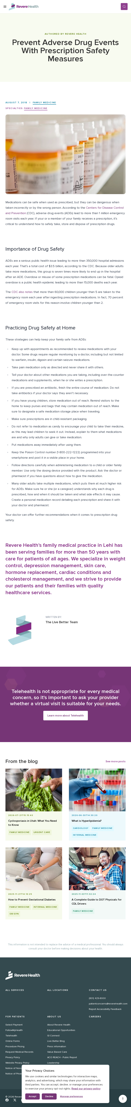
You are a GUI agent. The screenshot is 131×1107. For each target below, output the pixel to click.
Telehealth (11, 1035)
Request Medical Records (19, 1051)
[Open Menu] (4, 6)
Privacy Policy (12, 1057)
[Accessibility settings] (123, 1099)
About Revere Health (58, 1024)
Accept (32, 1096)
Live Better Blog (56, 1041)
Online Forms (12, 1041)
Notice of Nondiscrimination (20, 1068)
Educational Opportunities (61, 1030)
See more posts (116, 761)
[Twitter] (14, 1100)
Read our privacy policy (85, 1088)
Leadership (53, 1062)
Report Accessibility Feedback (105, 1009)
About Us (54, 1016)
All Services (14, 990)
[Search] (124, 6)
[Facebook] (7, 1100)
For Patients (15, 1016)
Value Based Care (57, 1051)
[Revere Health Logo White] (65, 975)
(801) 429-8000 (97, 998)
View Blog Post (32, 812)
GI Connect (53, 1035)
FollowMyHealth (14, 1030)
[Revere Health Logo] (65, 7)
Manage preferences (71, 1096)
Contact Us (98, 990)
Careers (95, 1016)
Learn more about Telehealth (65, 715)
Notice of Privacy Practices (19, 1073)
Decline (49, 1096)
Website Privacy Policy (17, 1062)
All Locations (57, 990)
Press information (56, 1046)
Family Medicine (44, 102)
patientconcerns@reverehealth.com (108, 1003)
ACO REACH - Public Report (62, 1057)
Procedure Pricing (14, 1046)
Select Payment (14, 1024)
